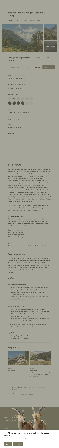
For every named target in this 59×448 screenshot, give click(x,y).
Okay (7, 444)
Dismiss (18, 444)
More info (52, 439)
